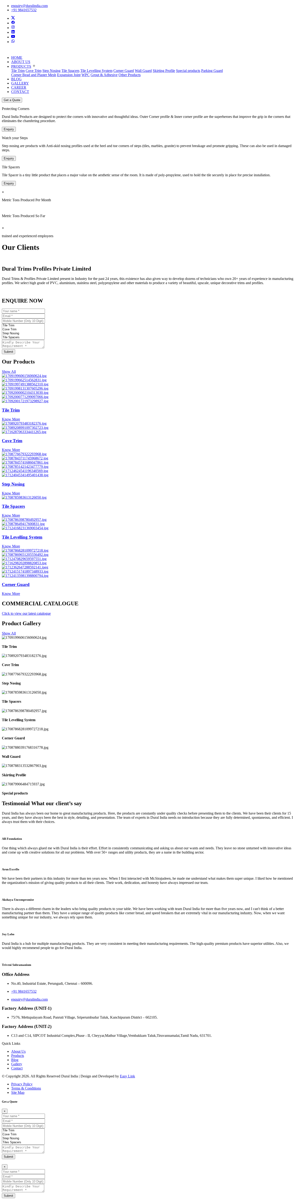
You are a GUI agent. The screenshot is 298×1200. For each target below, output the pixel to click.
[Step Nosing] (23, 333)
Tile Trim (18, 71)
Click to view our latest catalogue (26, 613)
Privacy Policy (22, 1084)
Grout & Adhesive (104, 75)
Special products (188, 71)
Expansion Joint (69, 75)
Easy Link (127, 1076)
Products (17, 1056)
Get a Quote (12, 100)
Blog (14, 1060)
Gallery (16, 1064)
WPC (85, 75)
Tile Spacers (70, 71)
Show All (9, 372)
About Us (18, 1051)
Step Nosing (51, 71)
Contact (17, 1068)
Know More (11, 419)
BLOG (16, 79)
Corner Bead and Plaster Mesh (33, 75)
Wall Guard (143, 71)
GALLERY (20, 83)
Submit (8, 351)
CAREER (18, 87)
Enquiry (9, 129)
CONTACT (20, 92)
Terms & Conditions (26, 1088)
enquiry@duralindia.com (29, 6)
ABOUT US (20, 62)
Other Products (130, 75)
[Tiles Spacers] (23, 1142)
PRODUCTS (21, 66)
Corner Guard (123, 71)
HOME (16, 58)
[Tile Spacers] (23, 337)
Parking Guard (212, 71)
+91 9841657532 (24, 10)
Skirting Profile (164, 71)
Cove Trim (33, 71)
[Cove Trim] (23, 330)
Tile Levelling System (96, 71)
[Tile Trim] (23, 326)
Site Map (17, 1092)
